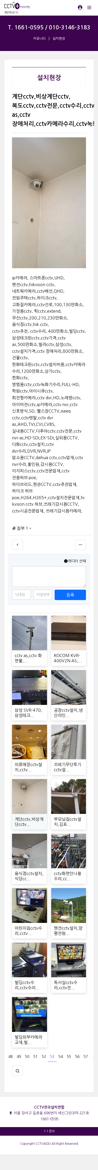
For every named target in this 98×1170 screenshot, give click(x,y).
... (93, 1056)
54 (61, 1056)
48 (10, 1056)
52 (44, 1056)
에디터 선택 (77, 561)
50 (27, 1056)
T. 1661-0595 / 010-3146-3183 (49, 27)
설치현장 (59, 38)
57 (86, 1056)
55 (69, 1056)
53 (52, 1056)
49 (19, 1056)
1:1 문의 (49, 1131)
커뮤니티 (39, 38)
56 (77, 1056)
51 (35, 1056)
